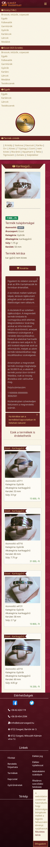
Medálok (5, 41)
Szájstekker (32, 154)
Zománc (20, 154)
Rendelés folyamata (13, 765)
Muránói (15, 151)
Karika (39, 145)
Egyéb (4, 18)
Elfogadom (40, 843)
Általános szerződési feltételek (37, 783)
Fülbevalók (6, 22)
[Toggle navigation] (45, 4)
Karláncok (6, 34)
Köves (12, 148)
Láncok (5, 37)
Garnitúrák (6, 26)
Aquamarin (27, 151)
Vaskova (19, 145)
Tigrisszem (8, 154)
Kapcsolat (12, 779)
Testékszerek (8, 83)
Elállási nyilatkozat (37, 764)
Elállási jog (37, 756)
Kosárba (24, 268)
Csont (32, 148)
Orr (5, 148)
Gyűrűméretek (15, 785)
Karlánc (5, 71)
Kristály (8, 145)
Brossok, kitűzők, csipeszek (15, 14)
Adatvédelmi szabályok (38, 773)
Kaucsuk (29, 145)
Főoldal (11, 757)
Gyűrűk (5, 30)
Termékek (13, 773)
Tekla (38, 151)
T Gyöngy (22, 148)
